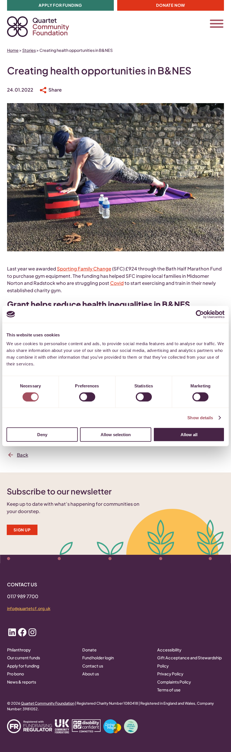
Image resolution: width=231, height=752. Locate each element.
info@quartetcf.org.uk (28, 608)
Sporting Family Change (84, 269)
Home (13, 50)
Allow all (189, 434)
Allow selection (116, 434)
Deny (42, 434)
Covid (117, 283)
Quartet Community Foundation (47, 703)
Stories (29, 50)
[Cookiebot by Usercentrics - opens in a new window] (200, 314)
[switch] (87, 396)
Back (22, 455)
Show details (200, 417)
